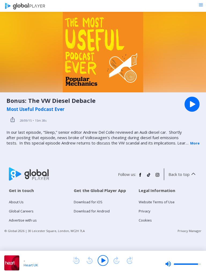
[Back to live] (129, 260)
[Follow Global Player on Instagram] (157, 177)
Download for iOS (88, 202)
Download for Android (92, 211)
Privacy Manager (189, 231)
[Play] (103, 260)
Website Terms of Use (157, 202)
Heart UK (31, 265)
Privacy (144, 211)
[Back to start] (76, 260)
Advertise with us (23, 220)
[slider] (183, 264)
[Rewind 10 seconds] (89, 260)
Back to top (179, 174)
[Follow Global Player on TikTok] (149, 177)
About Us (16, 202)
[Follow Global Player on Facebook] (140, 177)
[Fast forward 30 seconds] (116, 260)
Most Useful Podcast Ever (35, 109)
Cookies (145, 220)
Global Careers (21, 211)
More (195, 143)
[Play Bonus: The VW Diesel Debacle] (192, 104)
